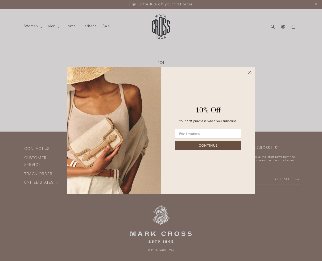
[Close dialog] (249, 72)
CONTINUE (208, 145)
